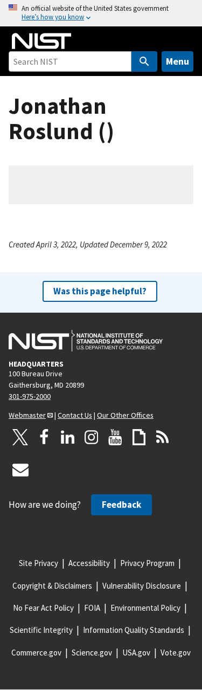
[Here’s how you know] (101, 13)
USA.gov (136, 652)
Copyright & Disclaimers (52, 586)
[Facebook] (44, 437)
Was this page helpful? (100, 291)
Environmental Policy (145, 608)
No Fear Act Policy (43, 608)
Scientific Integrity (41, 630)
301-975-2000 (30, 396)
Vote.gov (176, 652)
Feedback (121, 504)
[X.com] (20, 437)
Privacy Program (147, 563)
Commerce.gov (36, 652)
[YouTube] (115, 437)
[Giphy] (139, 437)
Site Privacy (38, 563)
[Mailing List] (20, 469)
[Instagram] (91, 437)
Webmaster (27, 415)
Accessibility (89, 563)
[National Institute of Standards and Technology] (86, 340)
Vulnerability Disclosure (141, 586)
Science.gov (92, 652)
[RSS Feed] (163, 437)
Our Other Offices (125, 415)
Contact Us (75, 415)
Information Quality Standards (133, 630)
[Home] (41, 41)
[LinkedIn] (68, 437)
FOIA (92, 608)
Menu (177, 61)
